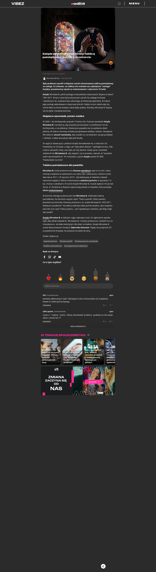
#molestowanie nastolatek (86, 241)
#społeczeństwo (50, 241)
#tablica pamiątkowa (53, 246)
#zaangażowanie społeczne (75, 246)
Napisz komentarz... (52, 286)
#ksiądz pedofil (66, 241)
